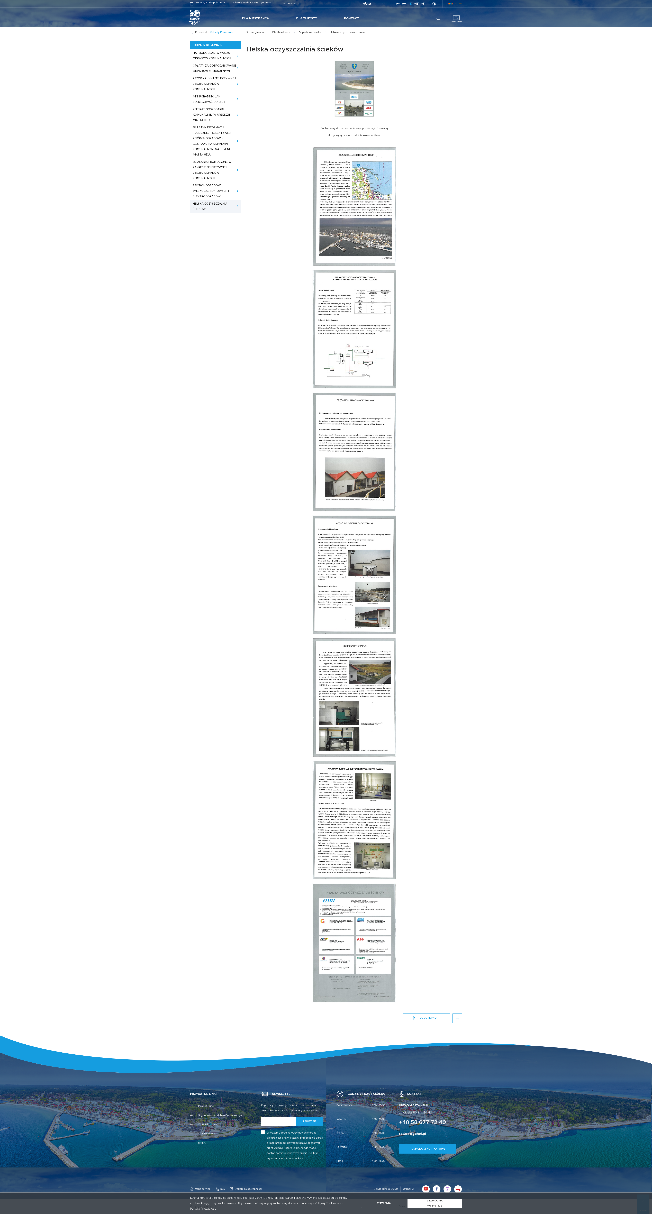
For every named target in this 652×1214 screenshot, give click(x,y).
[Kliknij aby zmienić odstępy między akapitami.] (422, 4)
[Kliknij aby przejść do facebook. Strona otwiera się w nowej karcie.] (436, 1189)
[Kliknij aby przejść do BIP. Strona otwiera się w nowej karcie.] (367, 4)
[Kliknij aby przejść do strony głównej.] (205, 17)
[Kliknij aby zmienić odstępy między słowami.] (417, 4)
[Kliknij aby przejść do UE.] (383, 3)
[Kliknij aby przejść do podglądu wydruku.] (457, 1018)
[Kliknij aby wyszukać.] (438, 18)
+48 (422, 1122)
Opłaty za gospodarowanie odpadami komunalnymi (214, 68)
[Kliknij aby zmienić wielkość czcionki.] (397, 4)
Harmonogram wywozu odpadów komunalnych (212, 56)
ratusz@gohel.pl (412, 1134)
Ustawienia (383, 1203)
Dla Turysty (306, 18)
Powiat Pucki (206, 1106)
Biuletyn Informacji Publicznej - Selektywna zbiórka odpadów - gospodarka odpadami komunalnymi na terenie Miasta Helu (212, 141)
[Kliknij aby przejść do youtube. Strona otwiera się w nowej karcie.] (426, 1189)
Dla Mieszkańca (255, 18)
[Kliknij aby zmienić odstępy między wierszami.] (410, 4)
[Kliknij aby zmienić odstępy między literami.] (404, 4)
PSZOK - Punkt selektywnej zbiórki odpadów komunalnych (214, 84)
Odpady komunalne (221, 32)
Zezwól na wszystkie (435, 1203)
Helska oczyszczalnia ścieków (210, 206)
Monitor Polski (206, 1133)
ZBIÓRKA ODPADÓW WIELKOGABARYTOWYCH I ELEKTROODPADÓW (211, 191)
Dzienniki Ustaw (208, 1124)
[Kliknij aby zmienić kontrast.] (434, 3)
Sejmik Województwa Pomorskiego (220, 1115)
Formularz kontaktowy (427, 1149)
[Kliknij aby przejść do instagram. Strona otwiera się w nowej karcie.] (447, 1189)
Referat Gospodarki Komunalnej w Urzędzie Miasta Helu (211, 115)
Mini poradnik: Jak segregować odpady (209, 99)
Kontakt (351, 18)
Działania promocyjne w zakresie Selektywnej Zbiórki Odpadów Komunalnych (212, 170)
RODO (202, 1143)
